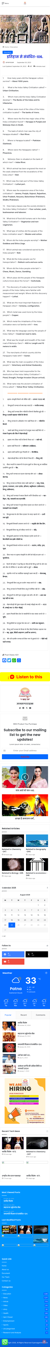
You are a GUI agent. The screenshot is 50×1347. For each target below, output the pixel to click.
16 (45, 915)
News (5, 1298)
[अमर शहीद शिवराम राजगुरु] (9, 1248)
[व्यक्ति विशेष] (9, 1026)
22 (38, 920)
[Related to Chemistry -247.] (13, 840)
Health (5, 1313)
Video (5, 1305)
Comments (40, 1015)
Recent (24, 1015)
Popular (8, 1015)
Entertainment (8, 1321)
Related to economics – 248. (36, 874)
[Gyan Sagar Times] (25, 3)
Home (6, 47)
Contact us (6, 1281)
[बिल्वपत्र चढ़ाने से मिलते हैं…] (25, 1248)
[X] (26, 708)
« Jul (3, 936)
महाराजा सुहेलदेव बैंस (26, 1033)
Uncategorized (9, 1329)
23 (45, 920)
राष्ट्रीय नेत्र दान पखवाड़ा (11, 1176)
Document (6, 1273)
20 (25, 920)
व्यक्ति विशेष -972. (9, 1151)
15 (38, 915)
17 (5, 920)
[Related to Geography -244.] (37, 840)
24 (5, 925)
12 (18, 915)
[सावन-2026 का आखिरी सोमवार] (9, 1229)
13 (25, 915)
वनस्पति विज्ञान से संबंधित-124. (30, 1044)
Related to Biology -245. (13, 873)
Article (5, 1301)
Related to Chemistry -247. (11, 850)
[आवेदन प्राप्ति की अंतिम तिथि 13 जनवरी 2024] (9, 1069)
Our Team (5, 1277)
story (5, 1309)
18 (12, 920)
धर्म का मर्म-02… (24, 1055)
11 (11, 915)
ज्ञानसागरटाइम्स (10, 62)
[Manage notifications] (44, 1342)
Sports (5, 1325)
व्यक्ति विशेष (22, 1023)
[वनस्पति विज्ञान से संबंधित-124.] (9, 1047)
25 (12, 925)
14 (31, 915)
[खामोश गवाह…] (40, 1248)
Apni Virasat (8, 1317)
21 (31, 920)
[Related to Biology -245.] (13, 864)
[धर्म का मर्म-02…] (9, 1058)
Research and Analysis (12, 1333)
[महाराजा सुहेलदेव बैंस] (9, 1036)
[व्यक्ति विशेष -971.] (37, 1167)
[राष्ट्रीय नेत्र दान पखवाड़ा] (13, 1167)
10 (5, 915)
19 (18, 920)
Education (14, 47)
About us (5, 1269)
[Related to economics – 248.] (37, 864)
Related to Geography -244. (36, 850)
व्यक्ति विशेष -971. (33, 1176)
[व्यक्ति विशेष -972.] (13, 1143)
